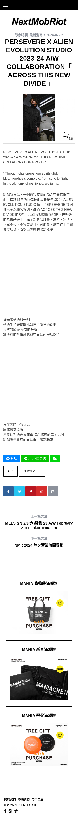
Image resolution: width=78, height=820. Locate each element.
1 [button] (65, 134)
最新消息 (36, 35)
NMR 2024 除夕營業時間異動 (39, 542)
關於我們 (10, 799)
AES (10, 471)
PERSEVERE (32, 471)
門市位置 (37, 799)
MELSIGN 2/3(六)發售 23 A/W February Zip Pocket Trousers (39, 522)
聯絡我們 (24, 799)
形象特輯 (21, 35)
